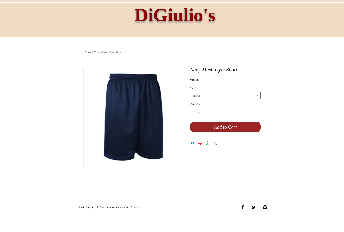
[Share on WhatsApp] (207, 143)
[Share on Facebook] (192, 143)
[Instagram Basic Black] (265, 207)
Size (193, 88)
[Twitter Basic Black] (254, 207)
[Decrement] (193, 111)
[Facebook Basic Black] (243, 207)
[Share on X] (215, 143)
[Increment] (205, 111)
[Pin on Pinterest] (200, 143)
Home (87, 52)
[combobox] (225, 95)
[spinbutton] (199, 111)
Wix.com (134, 207)
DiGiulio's (175, 15)
